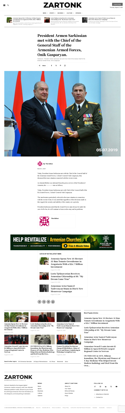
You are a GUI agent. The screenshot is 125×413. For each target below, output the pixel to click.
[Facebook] (51, 65)
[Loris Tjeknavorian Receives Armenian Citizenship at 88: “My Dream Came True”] (47, 20)
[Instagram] (100, 386)
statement (49, 185)
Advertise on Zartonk (102, 394)
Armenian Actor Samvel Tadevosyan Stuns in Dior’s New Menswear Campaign (101, 18)
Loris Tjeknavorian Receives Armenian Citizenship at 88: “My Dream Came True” (63, 18)
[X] (56, 65)
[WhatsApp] (65, 65)
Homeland (40, 59)
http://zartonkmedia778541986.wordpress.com (62, 221)
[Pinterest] (60, 65)
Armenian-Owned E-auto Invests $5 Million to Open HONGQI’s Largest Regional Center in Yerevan (16, 349)
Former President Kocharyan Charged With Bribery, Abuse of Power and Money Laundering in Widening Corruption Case (68, 349)
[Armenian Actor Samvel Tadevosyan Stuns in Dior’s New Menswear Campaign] (85, 20)
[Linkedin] (105, 386)
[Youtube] (116, 386)
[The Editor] (44, 221)
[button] (8, 5)
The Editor (55, 218)
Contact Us (99, 397)
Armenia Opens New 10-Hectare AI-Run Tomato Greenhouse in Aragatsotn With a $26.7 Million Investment (27, 19)
